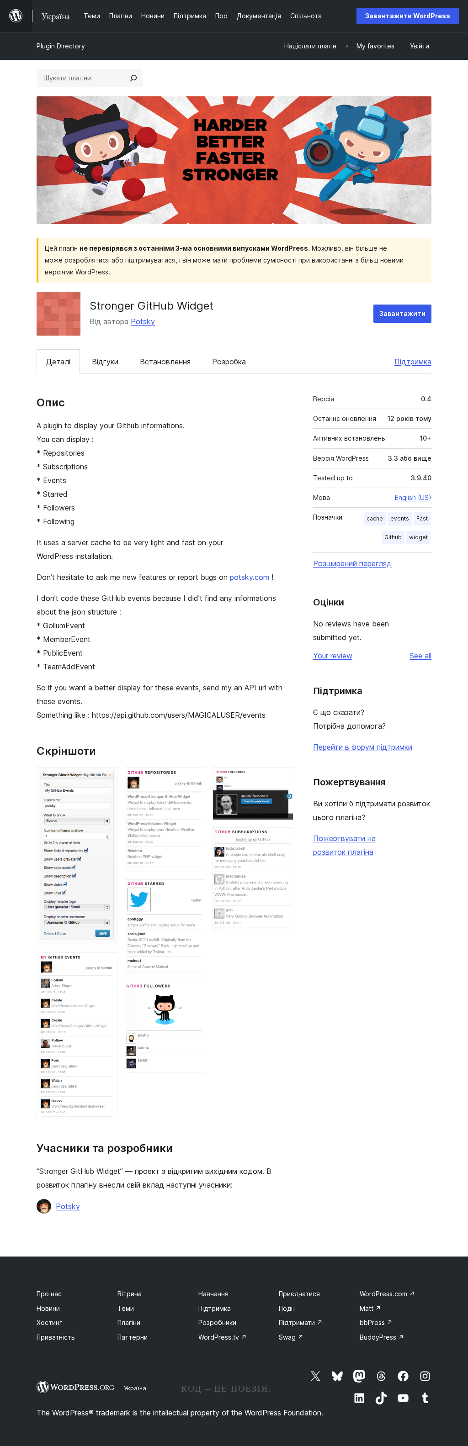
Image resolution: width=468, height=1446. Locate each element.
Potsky (143, 321)
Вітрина (129, 1294)
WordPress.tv (222, 1337)
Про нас (49, 1294)
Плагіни (128, 1322)
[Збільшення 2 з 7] (105, 964)
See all (420, 655)
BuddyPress (382, 1337)
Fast (422, 518)
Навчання (213, 1294)
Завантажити (402, 313)
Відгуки (105, 361)
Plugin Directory (61, 46)
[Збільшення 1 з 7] (105, 779)
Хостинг (49, 1322)
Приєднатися (299, 1294)
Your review (332, 655)
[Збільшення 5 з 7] (192, 994)
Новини (48, 1308)
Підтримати (301, 1322)
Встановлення (165, 361)
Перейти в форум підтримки (362, 747)
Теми (125, 1308)
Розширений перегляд (352, 563)
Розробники (217, 1322)
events (399, 518)
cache (375, 518)
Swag (291, 1337)
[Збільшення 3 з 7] (192, 779)
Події (287, 1308)
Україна (135, 1388)
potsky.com (249, 577)
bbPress (376, 1322)
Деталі (58, 361)
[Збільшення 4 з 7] (192, 891)
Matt (370, 1308)
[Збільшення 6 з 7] (281, 779)
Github (393, 537)
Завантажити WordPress (407, 16)
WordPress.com (387, 1294)
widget (418, 537)
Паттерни (132, 1337)
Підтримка (412, 361)
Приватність (56, 1337)
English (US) (413, 497)
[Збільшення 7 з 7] (281, 839)
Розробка (229, 361)
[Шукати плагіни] (133, 78)
